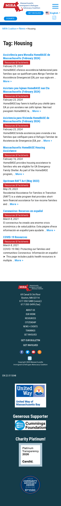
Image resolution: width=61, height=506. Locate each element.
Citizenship (30, 322)
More (6, 81)
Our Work (30, 314)
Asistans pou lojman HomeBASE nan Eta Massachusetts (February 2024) (26, 89)
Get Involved (30, 334)
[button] (54, 18)
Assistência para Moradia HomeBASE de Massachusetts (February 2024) (26, 56)
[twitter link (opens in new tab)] (28, 352)
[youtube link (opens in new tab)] (34, 352)
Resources (30, 318)
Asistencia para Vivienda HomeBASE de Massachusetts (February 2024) (26, 119)
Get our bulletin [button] (30, 340)
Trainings (30, 330)
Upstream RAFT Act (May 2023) (21, 181)
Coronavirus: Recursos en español (23, 211)
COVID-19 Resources (15, 237)
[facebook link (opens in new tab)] (22, 352)
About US (30, 310)
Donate (10, 18)
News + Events (30, 326)
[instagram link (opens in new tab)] (39, 352)
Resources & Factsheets (16, 62)
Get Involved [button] (34, 13)
